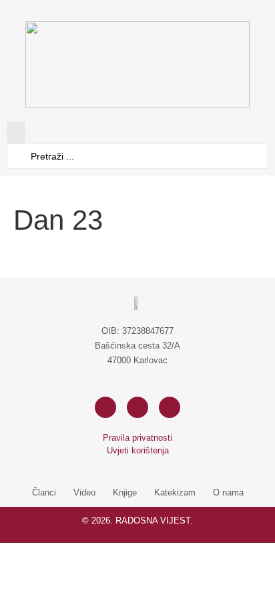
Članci (44, 492)
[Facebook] (105, 407)
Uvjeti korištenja (138, 450)
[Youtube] (169, 407)
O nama (228, 492)
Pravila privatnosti (137, 438)
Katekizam (175, 492)
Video (84, 492)
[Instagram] (137, 407)
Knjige (125, 492)
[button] (16, 133)
